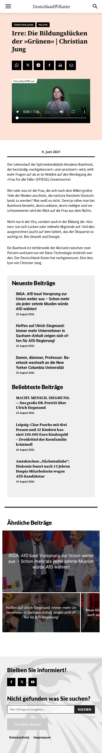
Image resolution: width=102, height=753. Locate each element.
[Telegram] (38, 65)
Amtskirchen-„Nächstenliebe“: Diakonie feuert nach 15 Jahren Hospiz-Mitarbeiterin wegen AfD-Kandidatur (43, 468)
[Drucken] (60, 65)
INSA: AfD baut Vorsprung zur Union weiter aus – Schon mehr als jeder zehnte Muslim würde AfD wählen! (43, 301)
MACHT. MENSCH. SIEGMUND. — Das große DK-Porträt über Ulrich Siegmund (43, 403)
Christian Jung (23, 24)
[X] (27, 65)
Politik (43, 24)
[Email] (71, 65)
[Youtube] (32, 682)
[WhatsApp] (16, 65)
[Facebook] (49, 65)
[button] (8, 6)
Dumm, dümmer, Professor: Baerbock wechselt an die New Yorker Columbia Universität (43, 362)
